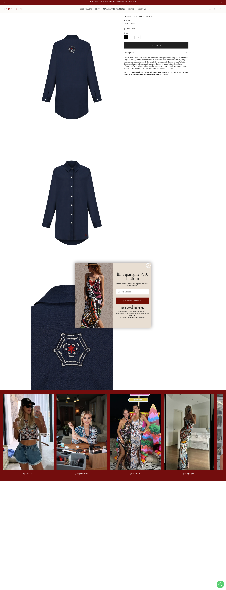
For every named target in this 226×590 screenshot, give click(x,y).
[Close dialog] (148, 266)
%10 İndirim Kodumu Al (132, 300)
